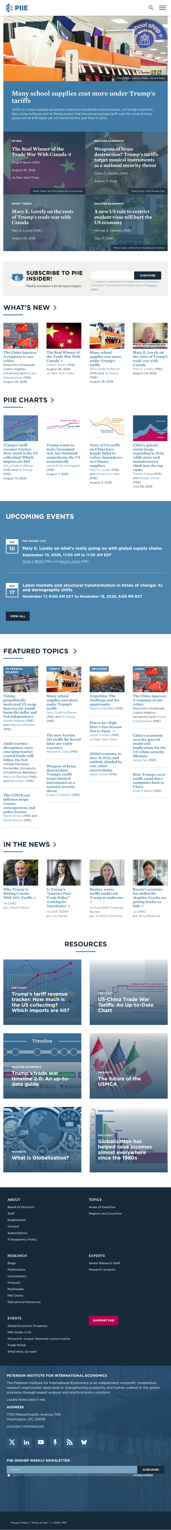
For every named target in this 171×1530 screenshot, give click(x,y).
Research (17, 1256)
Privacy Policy (19, 1522)
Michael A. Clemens (108, 230)
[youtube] (40, 1442)
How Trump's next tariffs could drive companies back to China (149, 780)
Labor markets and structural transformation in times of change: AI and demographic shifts (93, 587)
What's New (27, 307)
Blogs (12, 1263)
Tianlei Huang (143, 473)
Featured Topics (37, 651)
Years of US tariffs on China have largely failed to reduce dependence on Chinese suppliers (106, 455)
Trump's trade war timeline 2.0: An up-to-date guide (41, 1078)
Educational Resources (24, 1302)
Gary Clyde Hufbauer (105, 369)
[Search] (151, 7)
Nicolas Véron (149, 478)
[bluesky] (84, 1442)
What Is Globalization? (40, 1158)
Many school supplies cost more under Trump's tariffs (83, 96)
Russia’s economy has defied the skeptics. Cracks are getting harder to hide (149, 897)
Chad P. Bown (22, 162)
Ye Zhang (111, 373)
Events (14, 1318)
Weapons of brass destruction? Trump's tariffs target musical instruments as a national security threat (126, 157)
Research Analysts (102, 1269)
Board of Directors (21, 1207)
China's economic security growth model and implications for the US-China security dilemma (149, 745)
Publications (16, 1269)
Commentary (17, 1276)
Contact (13, 1226)
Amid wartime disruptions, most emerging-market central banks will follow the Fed (18, 751)
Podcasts (14, 1282)
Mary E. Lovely (22, 230)
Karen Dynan (13, 815)
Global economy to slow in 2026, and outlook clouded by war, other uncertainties (106, 761)
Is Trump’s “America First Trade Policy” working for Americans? (59, 897)
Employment (17, 1220)
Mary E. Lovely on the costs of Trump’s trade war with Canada (42, 216)
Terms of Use (39, 1522)
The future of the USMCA (119, 1081)
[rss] (69, 1442)
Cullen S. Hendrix (107, 173)
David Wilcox (13, 820)
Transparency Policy (22, 1239)
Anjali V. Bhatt (33, 561)
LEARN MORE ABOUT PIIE (26, 1399)
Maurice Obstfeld (22, 724)
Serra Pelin (18, 781)
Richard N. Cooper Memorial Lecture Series (39, 1338)
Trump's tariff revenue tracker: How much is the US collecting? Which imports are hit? (20, 453)
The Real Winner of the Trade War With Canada (40, 151)
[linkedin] (26, 1442)
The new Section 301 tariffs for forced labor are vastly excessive (64, 741)
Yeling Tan (140, 760)
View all (17, 616)
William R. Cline (58, 751)
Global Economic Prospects (27, 1326)
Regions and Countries (105, 1213)
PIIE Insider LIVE (19, 1332)
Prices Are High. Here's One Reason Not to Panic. (106, 726)
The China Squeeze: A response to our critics (20, 356)
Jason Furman (100, 735)
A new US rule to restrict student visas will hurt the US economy (123, 216)
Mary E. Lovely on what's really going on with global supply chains (92, 548)
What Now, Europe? (22, 1351)
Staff (11, 1213)
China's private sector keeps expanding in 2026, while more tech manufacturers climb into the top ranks (148, 457)
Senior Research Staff (104, 1263)
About (14, 1200)
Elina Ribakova (149, 916)
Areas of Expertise (102, 1207)
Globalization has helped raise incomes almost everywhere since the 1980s (125, 1149)
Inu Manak (60, 916)
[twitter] (12, 1442)
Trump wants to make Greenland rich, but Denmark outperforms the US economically (63, 453)
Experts (97, 1256)
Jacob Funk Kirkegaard (63, 465)
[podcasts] (55, 1442)
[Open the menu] (162, 7)
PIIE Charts (26, 400)
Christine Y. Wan (108, 474)
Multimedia (16, 1289)
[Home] (17, 8)
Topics (95, 1200)
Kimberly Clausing (109, 916)
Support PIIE (103, 1320)
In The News (27, 844)
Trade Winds (17, 1345)
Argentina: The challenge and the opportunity (104, 700)
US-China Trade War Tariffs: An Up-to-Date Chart (126, 1004)
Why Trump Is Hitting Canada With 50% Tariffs (18, 893)
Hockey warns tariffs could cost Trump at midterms (106, 893)
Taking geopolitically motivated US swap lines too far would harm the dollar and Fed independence (20, 706)
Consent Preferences (25, 1426)
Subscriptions (18, 1233)
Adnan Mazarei (14, 720)
